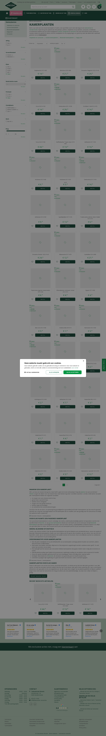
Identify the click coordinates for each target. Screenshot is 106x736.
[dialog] (53, 368)
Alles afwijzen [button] (54, 372)
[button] (31, 372)
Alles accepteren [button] (72, 372)
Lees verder (74, 368)
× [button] (83, 361)
